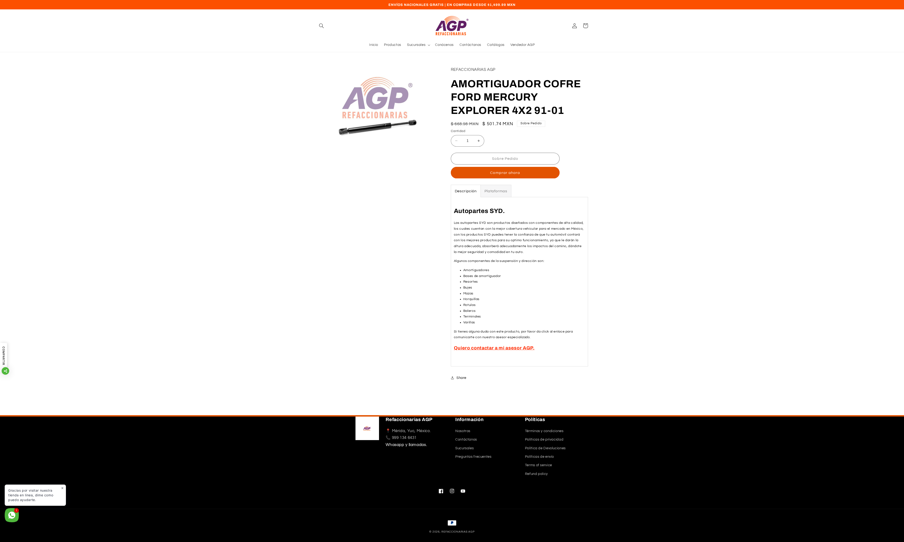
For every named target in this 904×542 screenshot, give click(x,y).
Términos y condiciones (544, 431)
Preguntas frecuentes (473, 456)
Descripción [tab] (466, 191)
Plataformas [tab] (495, 191)
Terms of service (538, 465)
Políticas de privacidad (544, 439)
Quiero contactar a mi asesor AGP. (494, 347)
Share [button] (461, 378)
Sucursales (464, 448)
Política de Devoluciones (545, 448)
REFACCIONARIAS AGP (458, 531)
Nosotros (462, 431)
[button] (321, 25)
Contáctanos (466, 439)
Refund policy (536, 474)
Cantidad (458, 131)
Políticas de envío (539, 456)
